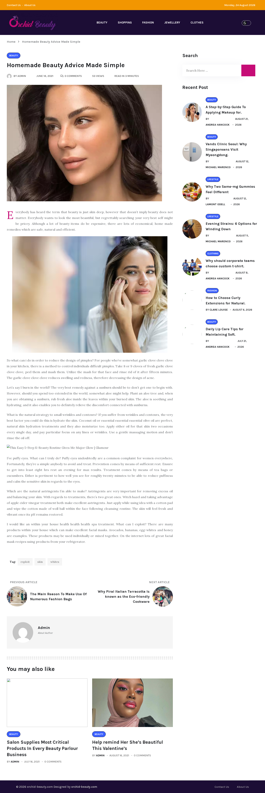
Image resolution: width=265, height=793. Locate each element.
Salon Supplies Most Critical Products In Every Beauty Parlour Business (42, 748)
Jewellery (172, 22)
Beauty (102, 22)
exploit (25, 562)
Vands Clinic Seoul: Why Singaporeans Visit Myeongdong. (226, 149)
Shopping (125, 22)
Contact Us (14, 5)
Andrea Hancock (217, 124)
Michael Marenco (218, 167)
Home (12, 41)
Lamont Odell (215, 204)
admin (15, 761)
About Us (30, 5)
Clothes (197, 22)
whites (54, 562)
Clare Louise (219, 309)
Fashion (148, 22)
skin (40, 562)
